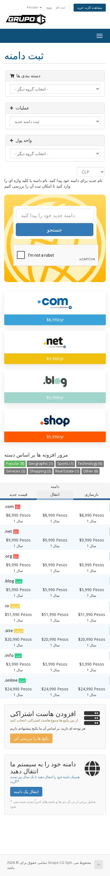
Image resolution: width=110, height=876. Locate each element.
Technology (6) (90, 463)
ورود (49, 7)
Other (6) (90, 471)
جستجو (54, 229)
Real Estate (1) (67, 471)
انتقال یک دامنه (26, 791)
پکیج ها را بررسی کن (31, 738)
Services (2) (15, 471)
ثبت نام (60, 7)
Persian (33, 7)
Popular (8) (15, 463)
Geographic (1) (40, 463)
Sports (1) (65, 463)
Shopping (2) (40, 471)
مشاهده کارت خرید (89, 7)
